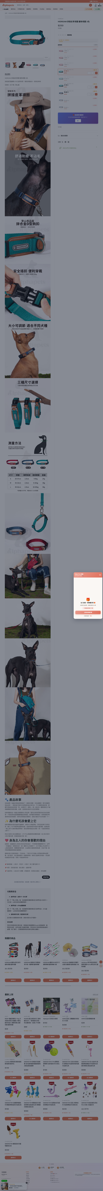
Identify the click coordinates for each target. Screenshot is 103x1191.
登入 (91, 615)
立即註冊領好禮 (88, 612)
